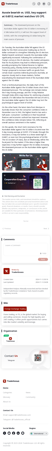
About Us (7, 401)
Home (5, 388)
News (28, 392)
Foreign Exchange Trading (15, 309)
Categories (7, 392)
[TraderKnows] (10, 3)
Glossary (6, 397)
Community (30, 397)
